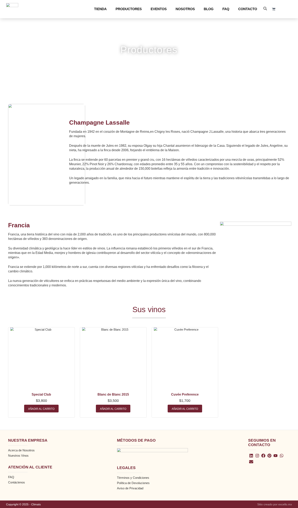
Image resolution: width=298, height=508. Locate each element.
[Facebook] (263, 456)
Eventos (159, 9)
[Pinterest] (269, 456)
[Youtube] (275, 456)
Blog (208, 9)
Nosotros (185, 9)
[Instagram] (257, 456)
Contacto (247, 9)
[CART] (273, 9)
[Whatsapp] (282, 456)
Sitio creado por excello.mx (274, 504)
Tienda (100, 9)
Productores (129, 9)
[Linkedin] (251, 456)
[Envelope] (251, 462)
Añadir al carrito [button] (41, 408)
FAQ (225, 9)
